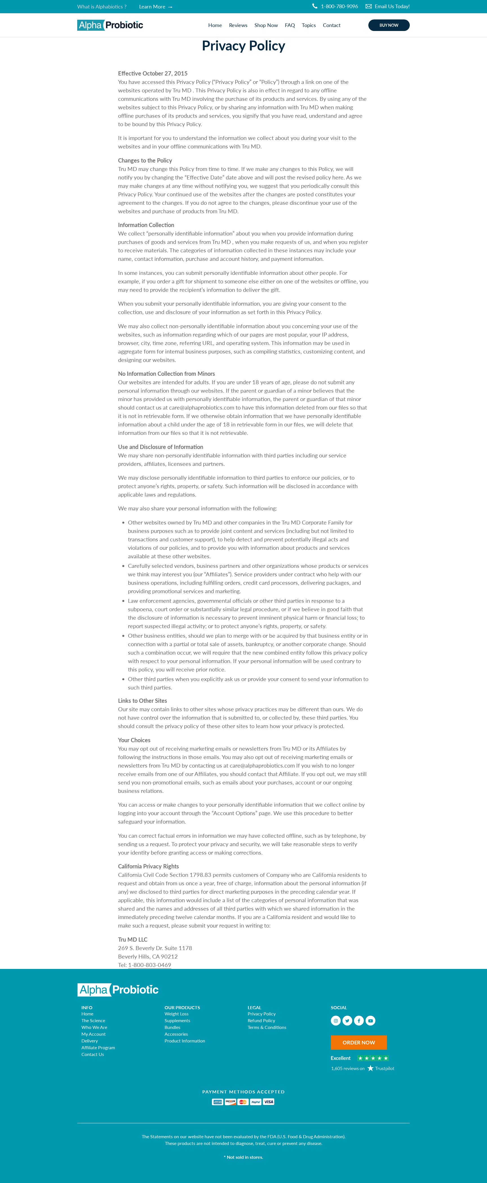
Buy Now (389, 25)
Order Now (359, 1042)
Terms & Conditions (267, 1027)
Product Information (185, 1040)
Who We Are (94, 1027)
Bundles (172, 1027)
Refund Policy (261, 1020)
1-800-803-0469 (149, 964)
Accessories (176, 1034)
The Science (93, 1020)
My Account (93, 1034)
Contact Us (92, 1054)
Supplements (177, 1020)
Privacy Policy (262, 1013)
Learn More (153, 6)
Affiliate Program (98, 1047)
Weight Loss (177, 1013)
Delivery (89, 1040)
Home (87, 1013)
